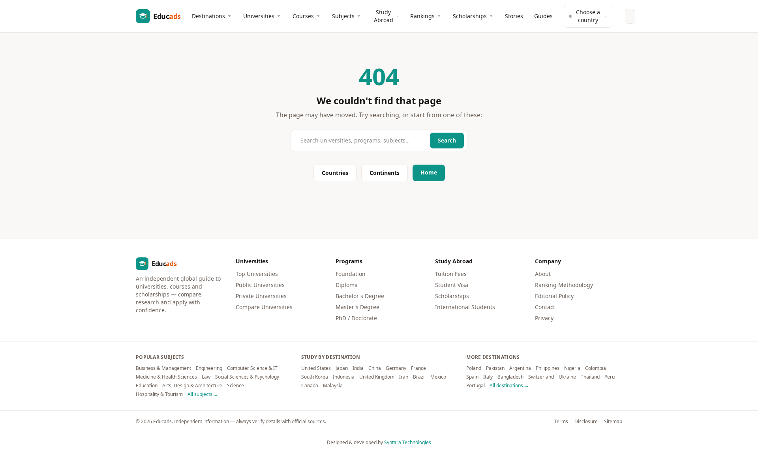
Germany (396, 368)
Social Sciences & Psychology (247, 377)
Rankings (422, 16)
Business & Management (163, 368)
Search (447, 140)
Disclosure (586, 421)
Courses (303, 16)
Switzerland (541, 377)
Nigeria (572, 368)
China (374, 368)
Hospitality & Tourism (159, 394)
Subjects (343, 16)
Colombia (595, 368)
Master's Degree (357, 307)
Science (235, 386)
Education (147, 386)
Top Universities (257, 274)
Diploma (347, 285)
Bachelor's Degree (360, 296)
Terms (561, 421)
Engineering (209, 368)
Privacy (544, 318)
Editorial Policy (554, 296)
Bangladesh (510, 377)
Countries (335, 172)
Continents (385, 172)
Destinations (208, 16)
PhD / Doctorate (356, 318)
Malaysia (333, 386)
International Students (465, 307)
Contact (545, 307)
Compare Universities (264, 307)
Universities (258, 16)
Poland (473, 368)
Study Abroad (383, 16)
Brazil (419, 377)
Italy (488, 377)
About (543, 274)
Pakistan (495, 368)
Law (206, 377)
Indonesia (344, 377)
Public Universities (260, 285)
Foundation (351, 274)
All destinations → (509, 386)
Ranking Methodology (564, 285)
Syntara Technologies (407, 442)
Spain (472, 377)
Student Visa (451, 285)
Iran (403, 377)
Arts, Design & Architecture (192, 386)
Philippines (547, 368)
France (418, 368)
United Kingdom (376, 377)
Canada (309, 386)
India (358, 368)
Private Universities (261, 296)
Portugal (475, 386)
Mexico (438, 377)
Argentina (520, 368)
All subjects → (203, 394)
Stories (514, 16)
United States (316, 368)
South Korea (314, 377)
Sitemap (613, 421)
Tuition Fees (451, 274)
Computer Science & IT (252, 368)
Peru (609, 377)
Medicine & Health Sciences (166, 377)
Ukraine (567, 377)
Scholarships (470, 16)
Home (428, 172)
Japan (342, 368)
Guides (543, 16)
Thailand (590, 377)
